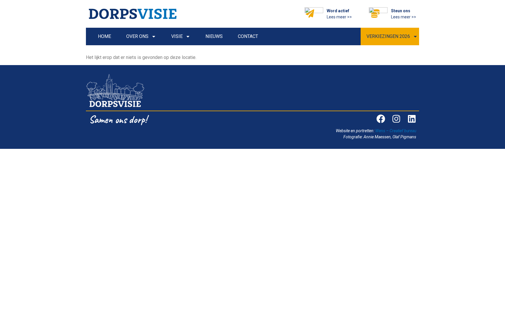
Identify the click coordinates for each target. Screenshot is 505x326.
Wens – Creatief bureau (395, 130)
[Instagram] (396, 118)
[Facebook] (380, 118)
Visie (177, 36)
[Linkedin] (411, 118)
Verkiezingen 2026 (388, 36)
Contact (248, 36)
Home (104, 36)
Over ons (137, 36)
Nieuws (214, 36)
